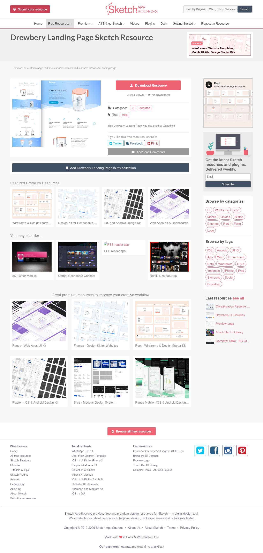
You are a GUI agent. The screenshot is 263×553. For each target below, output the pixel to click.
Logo (210, 230)
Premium (84, 23)
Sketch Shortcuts (20, 460)
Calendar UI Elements (85, 484)
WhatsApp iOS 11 (82, 451)
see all (238, 298)
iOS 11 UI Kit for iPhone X (87, 460)
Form (237, 223)
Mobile (211, 217)
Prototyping (17, 484)
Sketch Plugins (19, 474)
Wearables (225, 264)
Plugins (150, 23)
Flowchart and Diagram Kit (87, 489)
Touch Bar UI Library (229, 332)
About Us (15, 489)
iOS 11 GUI (78, 493)
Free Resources (59, 23)
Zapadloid (169, 125)
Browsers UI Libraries (230, 315)
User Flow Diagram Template (89, 456)
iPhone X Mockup (82, 474)
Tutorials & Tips (19, 470)
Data (164, 23)
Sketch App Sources (109, 527)
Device (225, 217)
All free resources (20, 456)
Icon (236, 210)
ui (133, 108)
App (210, 257)
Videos (134, 23)
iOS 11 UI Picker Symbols (87, 479)
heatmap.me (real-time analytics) (142, 546)
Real (226, 223)
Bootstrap (213, 284)
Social (229, 277)
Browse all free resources (134, 431)
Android (222, 250)
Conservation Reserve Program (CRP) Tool (158, 451)
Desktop (213, 223)
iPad (241, 270)
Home (38, 23)
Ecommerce (236, 257)
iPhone (229, 270)
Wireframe (222, 210)
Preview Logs (225, 323)
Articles (14, 479)
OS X (241, 264)
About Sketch (18, 493)
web (124, 114)
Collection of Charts (83, 470)
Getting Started (183, 23)
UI (208, 210)
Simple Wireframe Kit (84, 465)
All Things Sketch (110, 23)
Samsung (213, 277)
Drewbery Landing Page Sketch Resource (81, 37)
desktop (145, 108)
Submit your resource (23, 498)
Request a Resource (215, 23)
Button (239, 217)
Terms (171, 527)
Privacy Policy (189, 527)
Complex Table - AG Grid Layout (237, 340)
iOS (209, 250)
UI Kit (235, 250)
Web (220, 257)
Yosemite (213, 270)
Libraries (15, 465)
